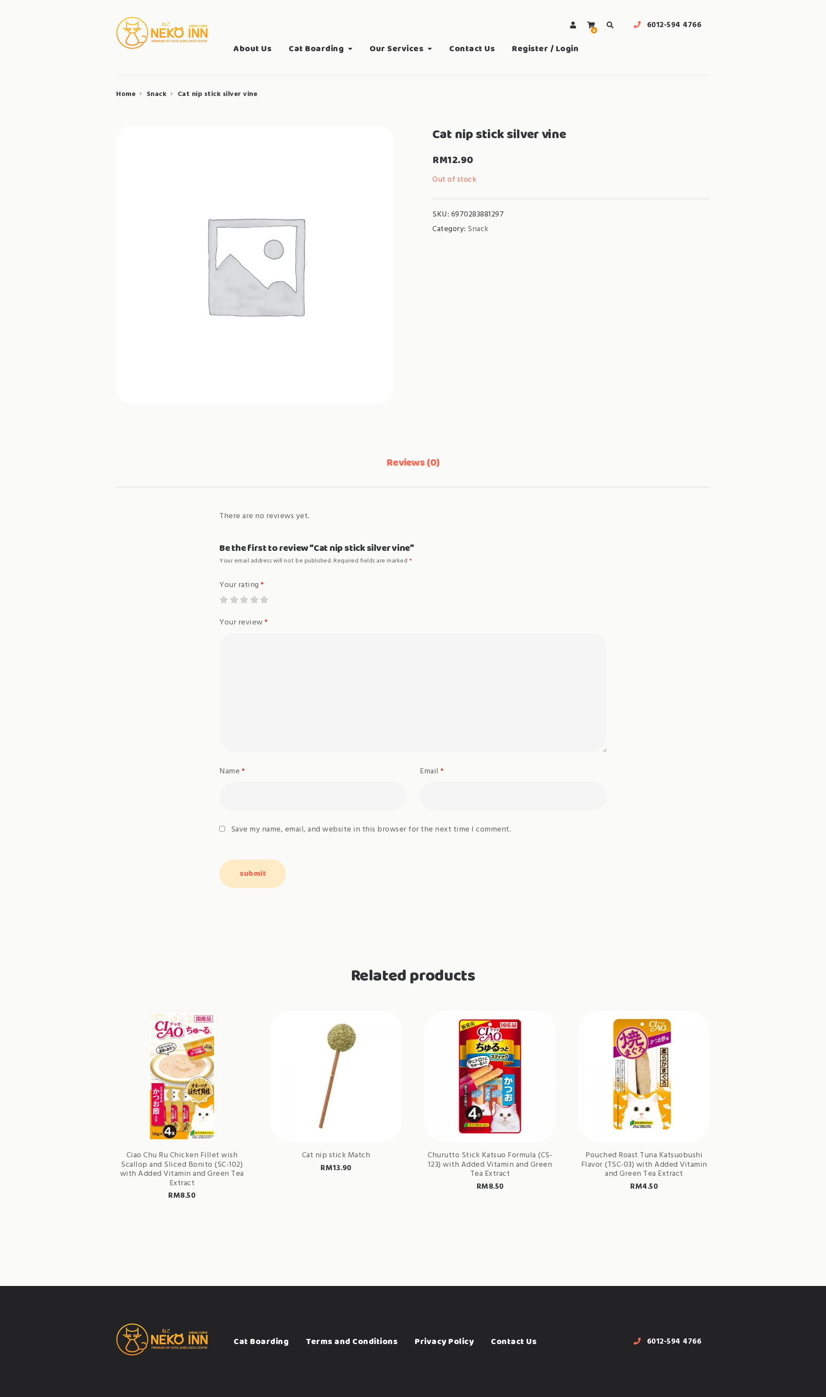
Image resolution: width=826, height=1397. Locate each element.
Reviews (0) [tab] (412, 462)
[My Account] (573, 25)
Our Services (396, 48)
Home (126, 94)
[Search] (610, 25)
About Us (252, 48)
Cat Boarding (316, 48)
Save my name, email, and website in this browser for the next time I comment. (371, 829)
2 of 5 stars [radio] (233, 599)
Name (232, 771)
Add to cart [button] (182, 1114)
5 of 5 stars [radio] (264, 599)
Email (432, 771)
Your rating (241, 585)
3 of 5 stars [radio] (243, 599)
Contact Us (472, 48)
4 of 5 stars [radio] (254, 599)
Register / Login (545, 48)
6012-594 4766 (674, 25)
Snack (157, 94)
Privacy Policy (444, 1341)
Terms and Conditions (352, 1341)
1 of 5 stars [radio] (223, 599)
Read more (336, 1114)
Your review (243, 622)
